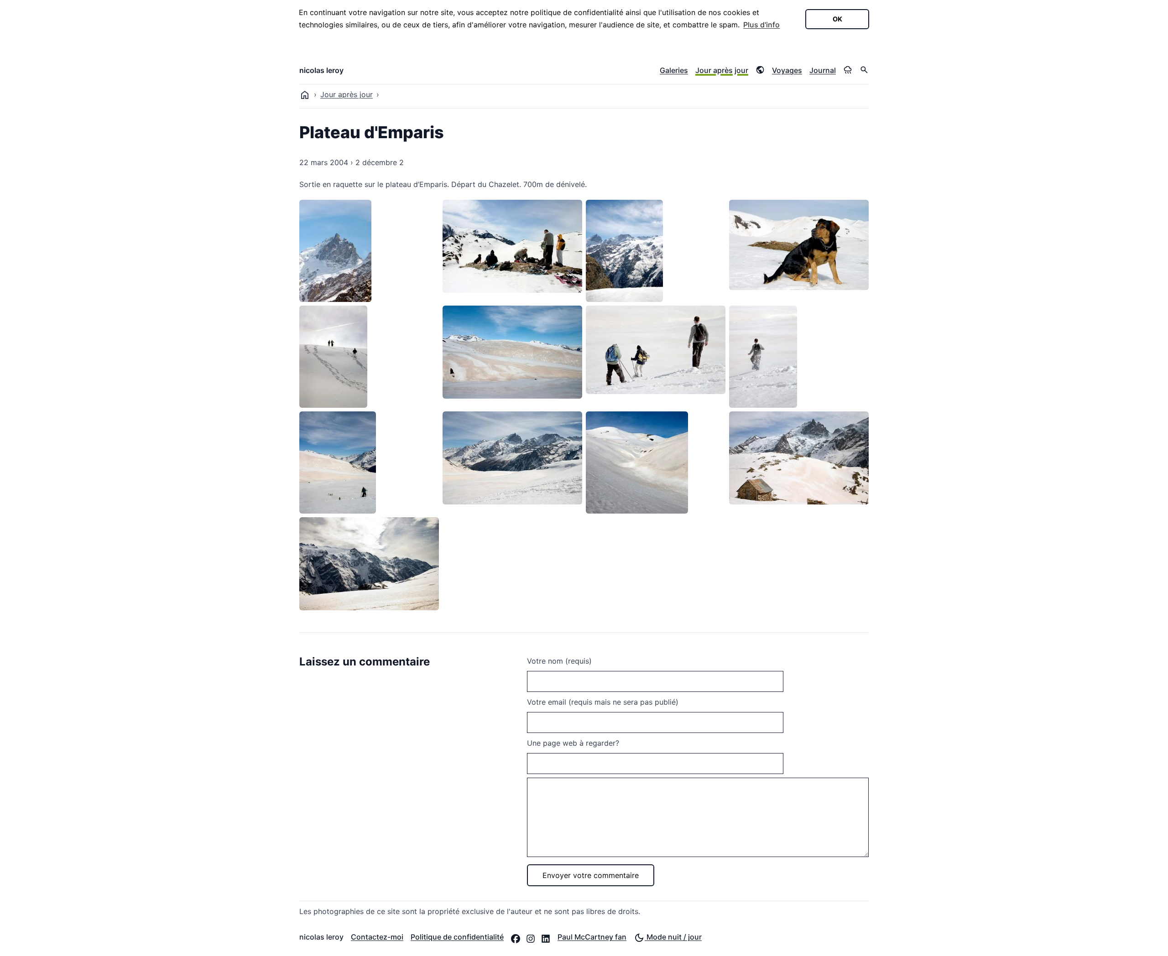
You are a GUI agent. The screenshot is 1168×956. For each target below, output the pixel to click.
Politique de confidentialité (457, 936)
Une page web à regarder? (573, 743)
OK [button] (837, 19)
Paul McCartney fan (592, 936)
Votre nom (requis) (559, 660)
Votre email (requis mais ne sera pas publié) (602, 702)
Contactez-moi (377, 936)
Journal (822, 70)
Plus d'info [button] (761, 24)
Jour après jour (721, 70)
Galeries (674, 70)
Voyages (787, 70)
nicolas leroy (321, 70)
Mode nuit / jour (673, 936)
